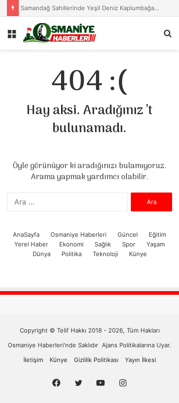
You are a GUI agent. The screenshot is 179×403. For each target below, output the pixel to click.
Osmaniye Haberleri (78, 234)
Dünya (41, 253)
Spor (128, 244)
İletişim (33, 359)
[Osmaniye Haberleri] (59, 33)
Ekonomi (71, 244)
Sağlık (103, 244)
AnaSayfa (26, 234)
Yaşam (155, 244)
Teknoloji (105, 253)
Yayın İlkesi (140, 359)
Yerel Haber (31, 244)
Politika (72, 253)
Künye (138, 253)
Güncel (127, 234)
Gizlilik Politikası (96, 359)
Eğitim (157, 234)
